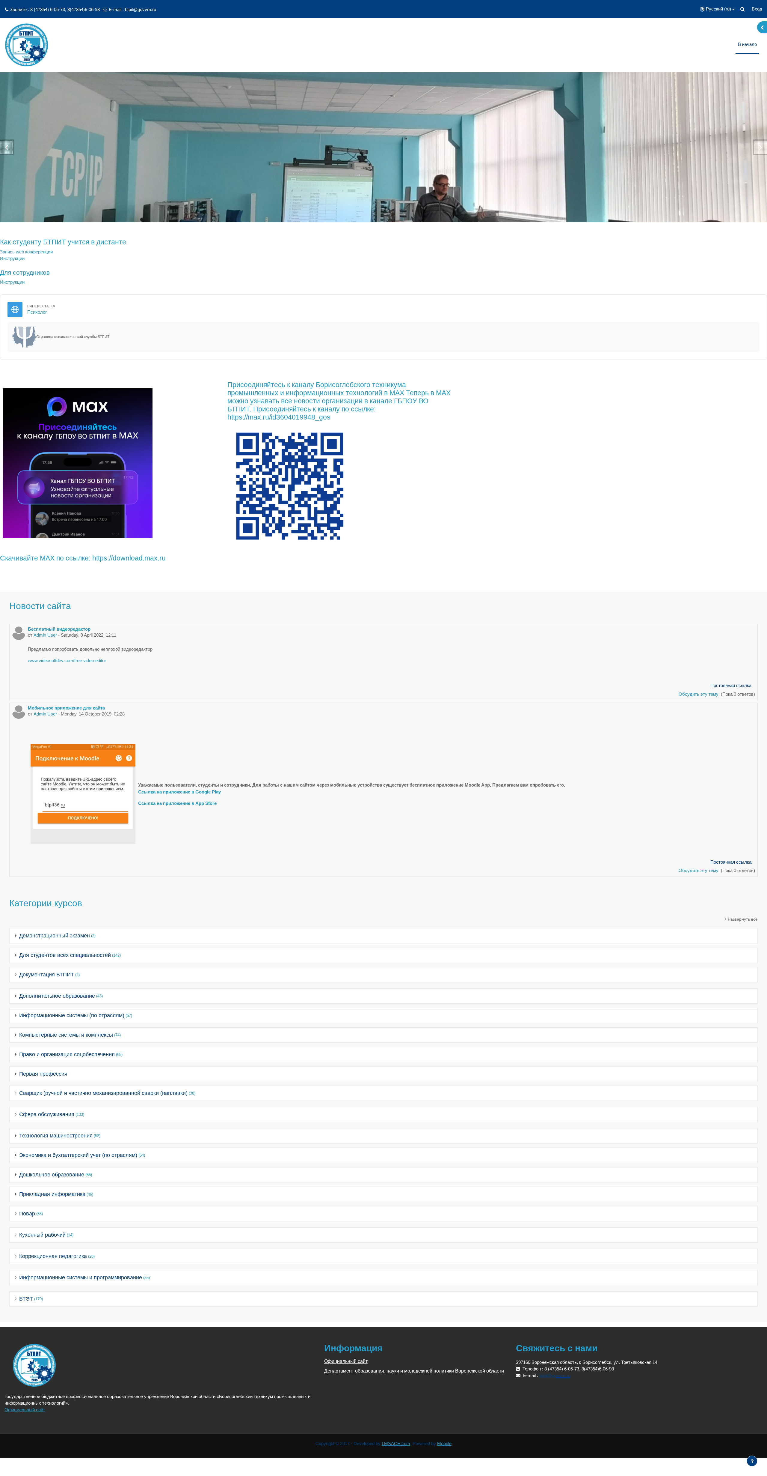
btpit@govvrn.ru (140, 9)
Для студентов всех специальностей (65, 955)
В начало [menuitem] (747, 44)
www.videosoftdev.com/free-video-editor (67, 660)
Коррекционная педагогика (53, 1256)
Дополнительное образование (57, 996)
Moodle (444, 1443)
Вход (757, 8)
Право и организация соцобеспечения (67, 1054)
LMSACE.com (396, 1443)
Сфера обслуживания (46, 1114)
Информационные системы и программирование (80, 1277)
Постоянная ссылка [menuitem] (730, 685)
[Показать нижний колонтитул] (752, 1461)
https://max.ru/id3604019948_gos (278, 417)
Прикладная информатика (52, 1194)
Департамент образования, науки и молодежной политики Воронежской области (414, 1370)
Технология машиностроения (56, 1136)
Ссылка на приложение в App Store (177, 803)
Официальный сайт (24, 1409)
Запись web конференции (26, 251)
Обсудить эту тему (699, 694)
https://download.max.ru (129, 558)
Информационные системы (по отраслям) (71, 1015)
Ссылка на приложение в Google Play (179, 791)
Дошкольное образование (51, 1175)
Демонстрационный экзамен (54, 936)
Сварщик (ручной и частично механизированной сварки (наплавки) (103, 1093)
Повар (27, 1214)
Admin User (45, 635)
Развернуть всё (743, 919)
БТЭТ (26, 1299)
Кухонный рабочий (42, 1235)
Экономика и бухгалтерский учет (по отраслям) (78, 1155)
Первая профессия (43, 1074)
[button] (717, 9)
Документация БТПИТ (46, 975)
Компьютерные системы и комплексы (66, 1035)
